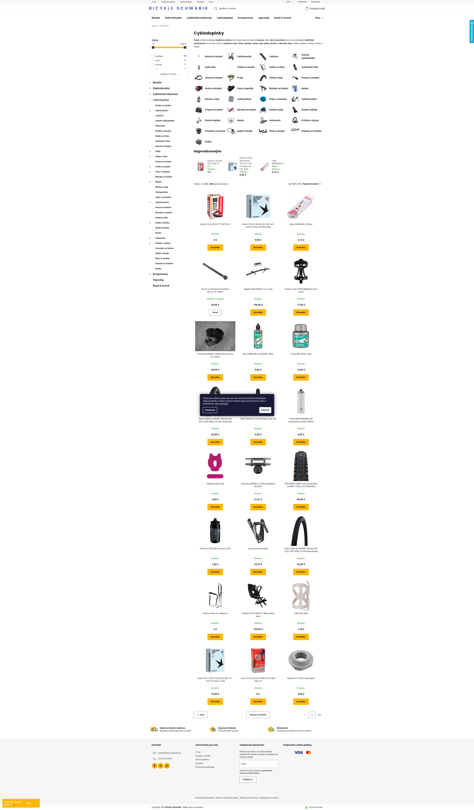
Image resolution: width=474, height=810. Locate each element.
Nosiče (158, 233)
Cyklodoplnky (161, 99)
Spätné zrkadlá (162, 253)
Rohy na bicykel (162, 258)
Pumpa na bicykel (163, 161)
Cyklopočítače (161, 192)
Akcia (170, 60)
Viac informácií (221, 404)
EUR (288, 2)
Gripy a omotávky (163, 197)
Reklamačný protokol (249, 798)
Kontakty (200, 2)
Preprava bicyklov (163, 207)
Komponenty (160, 274)
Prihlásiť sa (248, 779)
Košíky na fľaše (162, 136)
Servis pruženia (186, 2)
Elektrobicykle (161, 88)
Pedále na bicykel (163, 131)
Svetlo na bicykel (163, 166)
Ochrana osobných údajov (226, 798)
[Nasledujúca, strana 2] (312, 715)
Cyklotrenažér (161, 110)
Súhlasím (265, 410)
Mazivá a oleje (161, 187)
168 (319, 715)
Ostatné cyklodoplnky (165, 121)
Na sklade (170, 56)
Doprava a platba (168, 2)
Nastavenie (210, 410)
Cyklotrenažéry (162, 202)
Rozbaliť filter (168, 74)
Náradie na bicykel (163, 212)
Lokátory (159, 115)
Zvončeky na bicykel (164, 248)
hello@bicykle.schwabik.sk (169, 753)
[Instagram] (161, 766)
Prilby (157, 151)
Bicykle (157, 82)
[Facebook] (154, 766)
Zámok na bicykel (163, 146)
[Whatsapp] (167, 766)
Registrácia (315, 2)
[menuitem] (155, 18)
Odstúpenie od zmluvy (269, 798)
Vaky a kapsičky (162, 172)
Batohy (158, 182)
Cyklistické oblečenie (165, 94)
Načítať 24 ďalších (258, 715)
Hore (202, 715)
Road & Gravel (161, 285)
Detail (215, 312)
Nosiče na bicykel (163, 105)
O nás (154, 2)
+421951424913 (165, 758)
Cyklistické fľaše (162, 141)
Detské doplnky (162, 228)
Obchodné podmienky (205, 767)
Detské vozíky (161, 217)
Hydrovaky (160, 126)
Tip (170, 69)
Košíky (158, 269)
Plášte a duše (161, 156)
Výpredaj (158, 279)
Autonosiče (160, 238)
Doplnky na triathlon (164, 263)
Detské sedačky (162, 223)
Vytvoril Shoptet (315, 807)
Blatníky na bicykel (163, 177)
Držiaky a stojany (163, 243)
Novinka (170, 65)
